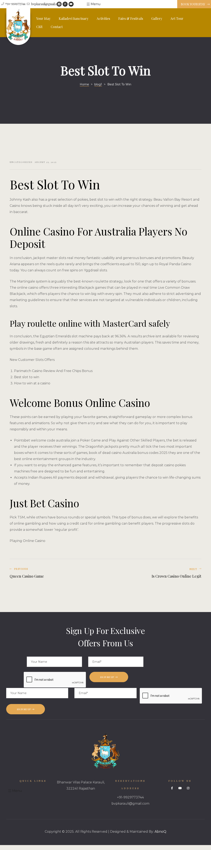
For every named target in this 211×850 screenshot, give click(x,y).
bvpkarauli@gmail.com (130, 803)
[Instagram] (65, 4)
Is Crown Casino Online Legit (154, 573)
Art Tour (176, 18)
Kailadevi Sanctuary (73, 18)
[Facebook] (59, 4)
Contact (57, 27)
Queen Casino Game (56, 573)
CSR (39, 27)
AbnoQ (160, 832)
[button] (194, 4)
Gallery (156, 18)
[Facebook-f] (172, 788)
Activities (103, 18)
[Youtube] (71, 4)
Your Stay (43, 18)
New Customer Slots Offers (32, 360)
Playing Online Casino (27, 541)
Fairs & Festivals (130, 18)
